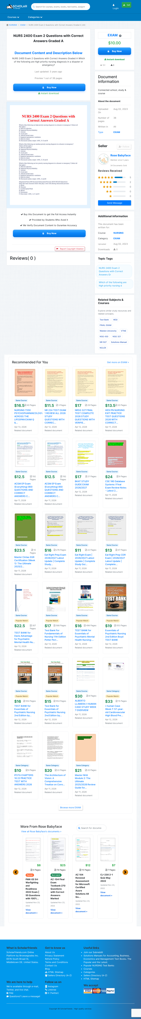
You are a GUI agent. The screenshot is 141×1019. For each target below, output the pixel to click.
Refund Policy (52, 958)
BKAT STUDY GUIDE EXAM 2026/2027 (82, 484)
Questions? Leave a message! (24, 996)
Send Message (114, 202)
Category (103, 238)
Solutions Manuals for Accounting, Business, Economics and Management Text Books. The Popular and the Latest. (107, 959)
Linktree (51, 989)
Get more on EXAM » (118, 362)
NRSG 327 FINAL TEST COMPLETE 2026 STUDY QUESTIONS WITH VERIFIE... (85, 416)
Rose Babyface (120, 155)
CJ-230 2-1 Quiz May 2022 (106, 877)
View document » (31, 911)
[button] (16, 872)
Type (100, 132)
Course (101, 232)
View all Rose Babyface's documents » (41, 831)
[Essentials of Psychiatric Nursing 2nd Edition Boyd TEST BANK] (116, 597)
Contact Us (51, 965)
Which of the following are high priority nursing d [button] (112, 284)
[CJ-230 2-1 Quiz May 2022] (107, 849)
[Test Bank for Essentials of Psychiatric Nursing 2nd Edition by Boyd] (55, 673)
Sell (128, 5)
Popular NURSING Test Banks (99, 965)
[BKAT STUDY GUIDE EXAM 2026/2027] (85, 453)
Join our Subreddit (93, 952)
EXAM (22, 25)
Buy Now (51, 87)
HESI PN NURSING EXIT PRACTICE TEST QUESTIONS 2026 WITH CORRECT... (115, 416)
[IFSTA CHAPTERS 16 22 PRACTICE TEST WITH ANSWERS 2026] (25, 747)
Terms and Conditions (56, 962)
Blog (47, 968)
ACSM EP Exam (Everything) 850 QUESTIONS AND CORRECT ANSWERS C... (54, 490)
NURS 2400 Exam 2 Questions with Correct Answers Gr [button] (111, 271)
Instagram (52, 986)
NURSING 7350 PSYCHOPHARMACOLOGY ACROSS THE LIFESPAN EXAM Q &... (28, 416)
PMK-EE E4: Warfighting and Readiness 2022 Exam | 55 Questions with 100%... (33, 889)
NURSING (13, 25)
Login (116, 8)
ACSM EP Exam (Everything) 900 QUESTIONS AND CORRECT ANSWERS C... (23, 490)
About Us (50, 952)
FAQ (10, 993)
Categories (34, 17)
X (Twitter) (53, 993)
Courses (12, 17)
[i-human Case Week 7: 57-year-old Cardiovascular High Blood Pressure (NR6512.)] (116, 673)
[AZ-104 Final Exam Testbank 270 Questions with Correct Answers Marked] (58, 849)
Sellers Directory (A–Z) (59, 975)
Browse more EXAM (70, 807)
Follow (125, 146)
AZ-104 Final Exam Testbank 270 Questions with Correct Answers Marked (58, 889)
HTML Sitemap (55, 972)
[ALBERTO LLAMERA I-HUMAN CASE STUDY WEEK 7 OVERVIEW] (85, 673)
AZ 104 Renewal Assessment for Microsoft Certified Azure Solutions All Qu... (82, 885)
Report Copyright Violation (71, 249)
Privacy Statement (54, 955)
